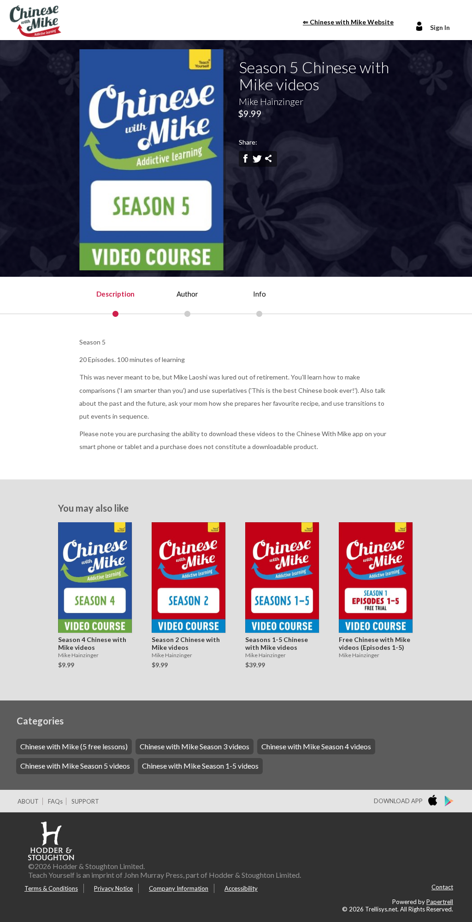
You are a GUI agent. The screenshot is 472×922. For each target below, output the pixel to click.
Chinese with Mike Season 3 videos (194, 746)
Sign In (440, 27)
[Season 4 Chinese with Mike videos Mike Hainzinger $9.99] (93, 577)
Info (259, 294)
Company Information (178, 888)
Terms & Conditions (51, 888)
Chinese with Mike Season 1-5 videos (200, 765)
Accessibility (241, 888)
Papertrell (439, 901)
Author (187, 294)
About (28, 801)
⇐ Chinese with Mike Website (348, 22)
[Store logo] (434, 801)
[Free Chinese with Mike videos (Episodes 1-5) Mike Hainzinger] (373, 577)
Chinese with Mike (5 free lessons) (74, 746)
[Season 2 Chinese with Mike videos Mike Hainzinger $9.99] (186, 577)
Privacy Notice (113, 888)
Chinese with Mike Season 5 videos (75, 765)
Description (115, 294)
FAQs (55, 801)
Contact (442, 887)
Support (85, 801)
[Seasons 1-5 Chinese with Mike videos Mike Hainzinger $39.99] (280, 577)
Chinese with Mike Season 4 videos (316, 746)
